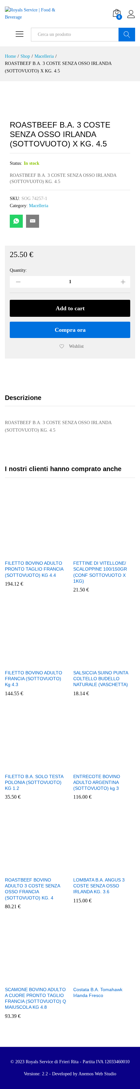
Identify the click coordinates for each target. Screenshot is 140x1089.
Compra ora (70, 330)
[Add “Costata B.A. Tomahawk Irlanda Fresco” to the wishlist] (119, 978)
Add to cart (70, 308)
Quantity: (18, 270)
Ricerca (127, 34)
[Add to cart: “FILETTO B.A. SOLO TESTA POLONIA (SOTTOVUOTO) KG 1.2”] (20, 765)
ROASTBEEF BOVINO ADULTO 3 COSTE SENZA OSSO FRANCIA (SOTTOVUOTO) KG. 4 (32, 888)
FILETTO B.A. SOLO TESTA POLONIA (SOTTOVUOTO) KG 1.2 (34, 782)
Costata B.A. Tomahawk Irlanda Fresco (97, 992)
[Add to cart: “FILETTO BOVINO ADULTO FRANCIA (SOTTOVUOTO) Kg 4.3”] (20, 661)
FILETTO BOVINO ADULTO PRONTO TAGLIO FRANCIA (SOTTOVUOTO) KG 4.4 (34, 568)
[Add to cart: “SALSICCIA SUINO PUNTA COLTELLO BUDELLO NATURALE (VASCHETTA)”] (89, 661)
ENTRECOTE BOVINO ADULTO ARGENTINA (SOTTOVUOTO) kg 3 (96, 782)
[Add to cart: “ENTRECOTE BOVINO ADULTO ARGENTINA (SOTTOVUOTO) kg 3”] (89, 765)
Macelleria (38, 205)
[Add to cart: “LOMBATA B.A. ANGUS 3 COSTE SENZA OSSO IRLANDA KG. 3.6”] (89, 869)
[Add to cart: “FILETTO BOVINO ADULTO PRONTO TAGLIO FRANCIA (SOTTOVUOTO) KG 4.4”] (20, 552)
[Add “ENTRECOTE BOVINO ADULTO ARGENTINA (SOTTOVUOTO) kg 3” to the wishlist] (119, 765)
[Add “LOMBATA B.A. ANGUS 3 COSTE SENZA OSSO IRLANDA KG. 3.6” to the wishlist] (119, 869)
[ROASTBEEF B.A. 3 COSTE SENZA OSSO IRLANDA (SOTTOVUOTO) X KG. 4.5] (16, 221)
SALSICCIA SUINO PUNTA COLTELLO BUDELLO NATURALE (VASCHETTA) (100, 678)
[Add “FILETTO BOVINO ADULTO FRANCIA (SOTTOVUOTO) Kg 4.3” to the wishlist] (50, 661)
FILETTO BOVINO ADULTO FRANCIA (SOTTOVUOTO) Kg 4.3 (33, 678)
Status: (16, 163)
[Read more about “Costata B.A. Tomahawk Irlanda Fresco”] (89, 978)
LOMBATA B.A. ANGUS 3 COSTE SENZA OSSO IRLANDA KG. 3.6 (99, 885)
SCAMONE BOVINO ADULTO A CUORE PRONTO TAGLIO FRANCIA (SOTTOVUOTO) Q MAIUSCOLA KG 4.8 (35, 998)
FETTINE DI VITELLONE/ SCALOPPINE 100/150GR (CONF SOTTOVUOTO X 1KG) (100, 572)
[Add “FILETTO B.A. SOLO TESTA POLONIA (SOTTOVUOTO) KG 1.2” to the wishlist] (50, 765)
